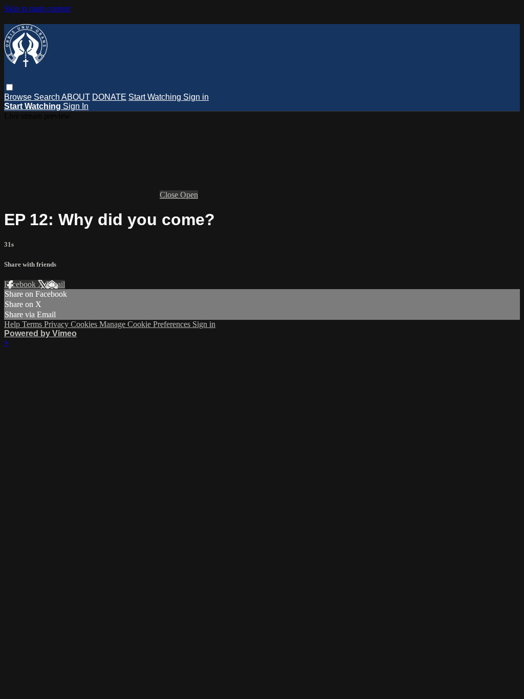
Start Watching (155, 97)
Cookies (85, 324)
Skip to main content (37, 8)
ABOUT (75, 97)
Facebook (21, 284)
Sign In (76, 106)
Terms (33, 324)
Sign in (196, 97)
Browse (19, 97)
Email (55, 284)
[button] (9, 87)
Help (13, 324)
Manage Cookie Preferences (145, 324)
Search (47, 97)
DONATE (109, 97)
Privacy (57, 324)
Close (170, 194)
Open (189, 194)
